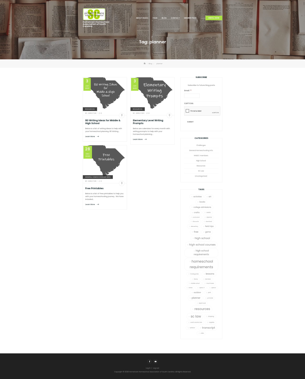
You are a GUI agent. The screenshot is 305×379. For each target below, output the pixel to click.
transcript (208, 328)
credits (208, 212)
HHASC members (201, 155)
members (208, 279)
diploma (209, 217)
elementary (194, 226)
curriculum (196, 217)
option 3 (201, 288)
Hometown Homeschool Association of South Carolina (96, 24)
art (210, 196)
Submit (190, 122)
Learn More (90, 136)
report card (202, 303)
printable (210, 298)
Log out (156, 368)
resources (202, 309)
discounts (196, 221)
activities (197, 196)
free (196, 231)
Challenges (201, 145)
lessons (210, 273)
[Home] (144, 63)
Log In (148, 368)
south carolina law (196, 322)
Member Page (190, 18)
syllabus (192, 328)
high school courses (202, 244)
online (190, 288)
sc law (196, 316)
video (202, 333)
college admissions (202, 207)
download (209, 221)
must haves (210, 283)
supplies (211, 322)
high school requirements (201, 252)
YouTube (155, 361)
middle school (195, 283)
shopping (211, 316)
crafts (197, 212)
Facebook (149, 361)
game (208, 231)
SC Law (201, 171)
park (209, 292)
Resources (90, 109)
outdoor (197, 292)
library (196, 279)
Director (91, 113)
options (213, 288)
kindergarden (194, 274)
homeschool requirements (201, 264)
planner (196, 298)
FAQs (155, 18)
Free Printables (94, 188)
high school (202, 238)
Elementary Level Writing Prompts (148, 122)
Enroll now (213, 18)
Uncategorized (201, 176)
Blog (164, 18)
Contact (175, 18)
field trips (209, 226)
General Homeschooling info (97, 177)
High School (201, 160)
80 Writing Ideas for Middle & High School (102, 122)
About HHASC (142, 18)
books (202, 201)
